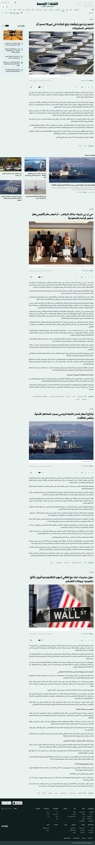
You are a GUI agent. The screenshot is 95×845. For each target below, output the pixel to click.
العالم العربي (91, 812)
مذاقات (92, 828)
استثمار (68, 396)
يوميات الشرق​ (39, 9)
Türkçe (85, 2)
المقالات (74, 812)
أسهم (56, 793)
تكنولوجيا (45, 9)
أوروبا (84, 814)
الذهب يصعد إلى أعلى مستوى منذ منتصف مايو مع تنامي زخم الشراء (12, 44)
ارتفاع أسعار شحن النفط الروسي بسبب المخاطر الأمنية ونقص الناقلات (73, 185)
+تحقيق (74, 832)
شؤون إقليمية (91, 821)
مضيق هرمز (59, 562)
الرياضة (33, 9)
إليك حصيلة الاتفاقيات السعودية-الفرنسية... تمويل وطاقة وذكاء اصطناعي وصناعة (12, 50)
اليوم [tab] (7, 25)
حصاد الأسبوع (73, 828)
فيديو (24, 9)
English (89, 2)
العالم (71, 9)
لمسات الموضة (91, 832)
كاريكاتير (74, 814)
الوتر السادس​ (55, 814)
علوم (48, 814)
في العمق (28, 9)
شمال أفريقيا (89, 816)
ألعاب (14, 9)
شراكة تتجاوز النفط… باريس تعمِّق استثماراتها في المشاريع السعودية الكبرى (11, 63)
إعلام (57, 818)
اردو (82, 2)
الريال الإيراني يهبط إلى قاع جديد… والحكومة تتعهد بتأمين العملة (12, 70)
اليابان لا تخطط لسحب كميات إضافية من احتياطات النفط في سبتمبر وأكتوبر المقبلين (11, 198)
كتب (57, 812)
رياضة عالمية (82, 832)
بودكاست (19, 9)
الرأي (67, 9)
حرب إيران (66, 562)
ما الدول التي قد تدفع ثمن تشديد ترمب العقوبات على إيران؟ (12, 57)
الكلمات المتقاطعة (46, 828)
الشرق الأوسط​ (76, 9)
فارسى (79, 2)
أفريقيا (83, 818)
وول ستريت (72, 793)
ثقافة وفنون (57, 9)
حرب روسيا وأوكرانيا (77, 562)
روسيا (51, 562)
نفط (85, 146)
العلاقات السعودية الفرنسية (56, 396)
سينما (57, 816)
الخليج (91, 814)
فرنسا (77, 399)
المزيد (10, 9)
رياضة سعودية (82, 828)
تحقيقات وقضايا (73, 830)
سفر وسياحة (91, 830)
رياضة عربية (82, 830)
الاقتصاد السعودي (82, 396)
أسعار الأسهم (63, 793)
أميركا (80, 146)
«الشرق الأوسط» (84, 80)
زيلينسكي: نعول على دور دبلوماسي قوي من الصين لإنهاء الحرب (72, 12)
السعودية (84, 399)
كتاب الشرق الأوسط (72, 816)
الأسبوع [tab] (3, 25)
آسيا (84, 816)
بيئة (48, 816)
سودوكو (47, 830)
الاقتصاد (62, 9)
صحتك (47, 812)
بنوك (73, 396)
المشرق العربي (89, 818)
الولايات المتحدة (82, 812)
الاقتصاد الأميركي (82, 793)
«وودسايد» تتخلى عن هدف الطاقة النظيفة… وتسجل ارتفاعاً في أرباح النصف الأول (35, 175)
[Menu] (93, 9)
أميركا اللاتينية (82, 821)
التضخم (50, 793)
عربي (93, 2)
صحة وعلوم (51, 9)
